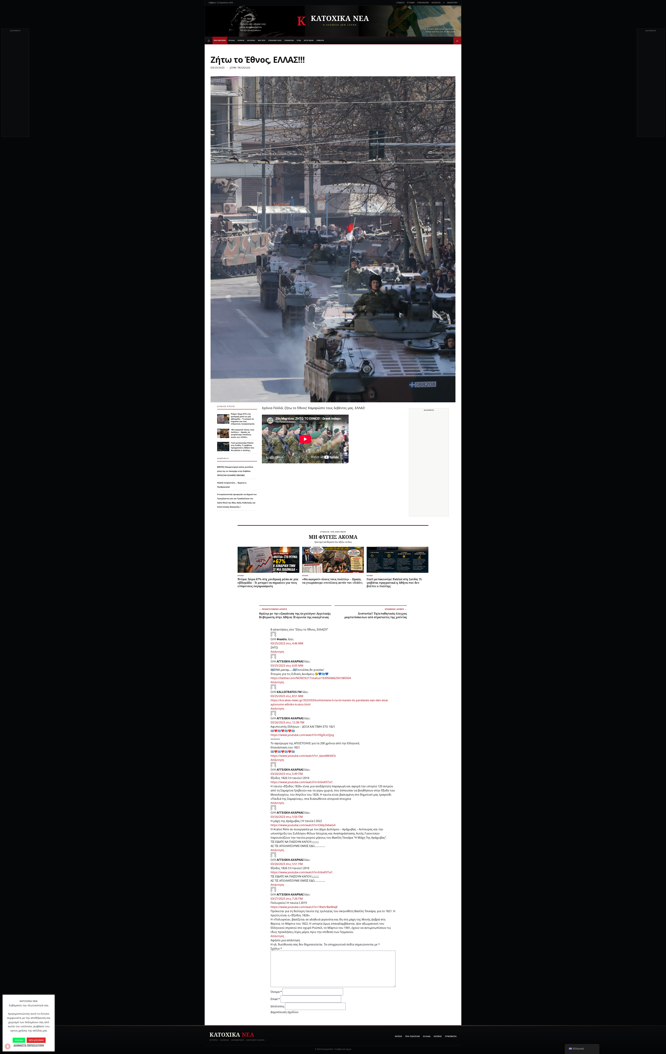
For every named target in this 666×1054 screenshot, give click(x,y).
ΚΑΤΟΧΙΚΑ (251, 40)
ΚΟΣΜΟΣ (241, 40)
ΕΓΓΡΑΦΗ (411, 2)
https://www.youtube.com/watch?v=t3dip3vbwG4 (303, 825)
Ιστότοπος (277, 1006)
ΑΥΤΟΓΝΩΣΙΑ (309, 40)
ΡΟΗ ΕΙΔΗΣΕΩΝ (220, 40)
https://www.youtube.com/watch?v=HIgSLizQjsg (302, 735)
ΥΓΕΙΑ (299, 40)
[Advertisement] (15, 85)
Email (275, 999)
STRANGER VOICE (275, 40)
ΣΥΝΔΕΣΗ (400, 2)
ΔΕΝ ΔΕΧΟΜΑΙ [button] (36, 1040)
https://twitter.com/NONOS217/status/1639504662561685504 (311, 678)
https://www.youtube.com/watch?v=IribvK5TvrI (301, 782)
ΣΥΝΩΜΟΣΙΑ (289, 40)
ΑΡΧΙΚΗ (398, 1036)
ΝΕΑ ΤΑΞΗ (262, 40)
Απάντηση (277, 652)
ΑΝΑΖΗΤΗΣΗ (452, 2)
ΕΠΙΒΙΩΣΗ (320, 40)
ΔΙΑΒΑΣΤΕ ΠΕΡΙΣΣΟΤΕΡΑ (29, 1045)
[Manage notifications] (7, 1046)
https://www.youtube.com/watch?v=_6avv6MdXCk (303, 756)
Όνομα (276, 992)
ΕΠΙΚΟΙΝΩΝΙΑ (423, 2)
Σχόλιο (276, 948)
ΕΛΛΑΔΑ (232, 40)
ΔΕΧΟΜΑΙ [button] (19, 1040)
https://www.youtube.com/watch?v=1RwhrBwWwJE (304, 907)
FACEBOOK (436, 2)
